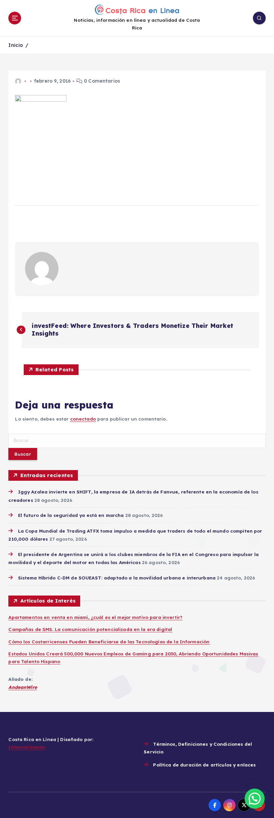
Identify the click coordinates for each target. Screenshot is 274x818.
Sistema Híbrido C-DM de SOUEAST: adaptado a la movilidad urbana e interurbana (117, 577)
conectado (83, 419)
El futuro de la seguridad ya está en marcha (71, 515)
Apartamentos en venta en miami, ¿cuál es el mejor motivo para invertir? (95, 617)
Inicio (15, 45)
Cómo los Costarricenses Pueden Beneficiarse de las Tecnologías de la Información (109, 641)
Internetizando (26, 747)
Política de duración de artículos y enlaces (204, 764)
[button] (255, 799)
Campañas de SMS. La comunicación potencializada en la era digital (90, 629)
